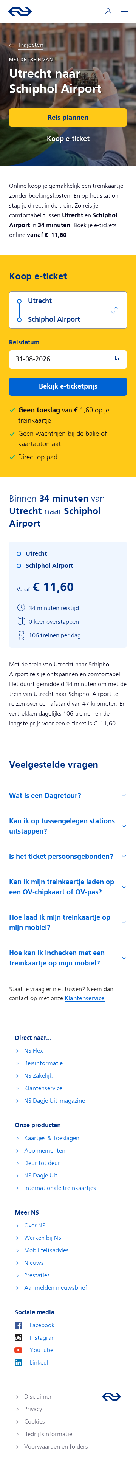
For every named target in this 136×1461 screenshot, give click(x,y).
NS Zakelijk (38, 1075)
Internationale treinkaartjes (60, 1188)
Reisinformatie (43, 1063)
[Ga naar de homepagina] (111, 1397)
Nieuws (34, 1263)
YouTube (41, 1350)
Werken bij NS (42, 1238)
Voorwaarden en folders (56, 1446)
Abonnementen (44, 1150)
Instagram (43, 1337)
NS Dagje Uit (40, 1175)
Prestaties (37, 1275)
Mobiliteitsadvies (46, 1250)
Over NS (34, 1225)
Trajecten (30, 45)
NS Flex (33, 1050)
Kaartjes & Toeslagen (51, 1138)
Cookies (34, 1421)
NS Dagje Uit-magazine (54, 1100)
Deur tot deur (42, 1163)
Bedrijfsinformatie (48, 1434)
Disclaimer (38, 1396)
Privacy (33, 1409)
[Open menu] (124, 11)
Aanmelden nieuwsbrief (55, 1287)
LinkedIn (41, 1362)
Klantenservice (43, 1088)
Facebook (42, 1325)
